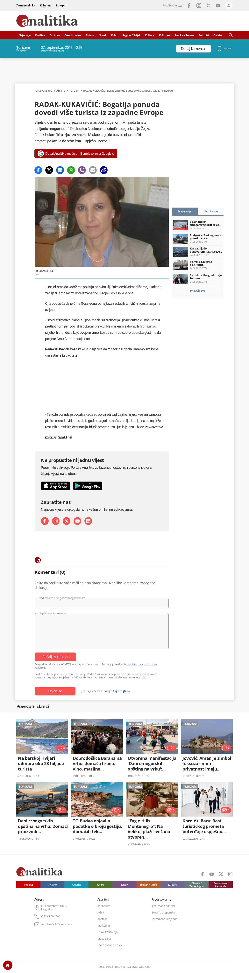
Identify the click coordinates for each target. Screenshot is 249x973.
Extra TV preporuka (163, 912)
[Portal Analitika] (47, 21)
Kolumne (45, 5)
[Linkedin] (60, 170)
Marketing (103, 925)
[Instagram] (56, 521)
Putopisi (61, 5)
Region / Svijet (131, 35)
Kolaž (114, 35)
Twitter (208, 5)
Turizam (74, 90)
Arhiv (100, 912)
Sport (102, 35)
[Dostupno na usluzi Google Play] (87, 485)
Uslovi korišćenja (107, 932)
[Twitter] (49, 170)
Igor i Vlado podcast (163, 906)
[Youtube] (77, 521)
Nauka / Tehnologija (196, 885)
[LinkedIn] (88, 521)
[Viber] (82, 170)
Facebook (189, 5)
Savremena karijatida (221, 885)
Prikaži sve (197, 290)
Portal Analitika (43, 90)
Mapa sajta (104, 938)
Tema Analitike (25, 5)
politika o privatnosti (138, 664)
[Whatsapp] (71, 170)
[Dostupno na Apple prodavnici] (55, 485)
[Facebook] (38, 170)
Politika (40, 35)
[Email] (93, 170)
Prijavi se (55, 691)
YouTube (218, 5)
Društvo (55, 35)
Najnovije (25, 35)
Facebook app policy (109, 945)
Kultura (149, 35)
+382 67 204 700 (50, 916)
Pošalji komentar (55, 656)
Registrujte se (121, 691)
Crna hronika (72, 35)
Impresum (103, 906)
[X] (66, 521)
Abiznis (90, 35)
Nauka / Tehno (184, 35)
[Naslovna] (7, 965)
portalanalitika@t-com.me (56, 924)
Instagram (199, 5)
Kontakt (102, 919)
